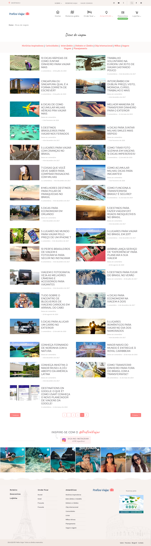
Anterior (16, 415)
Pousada (41, 503)
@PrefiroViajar (89, 431)
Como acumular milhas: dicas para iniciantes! (120, 170)
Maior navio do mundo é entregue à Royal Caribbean (121, 347)
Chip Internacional (104, 45)
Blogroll (134, 543)
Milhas (117, 45)
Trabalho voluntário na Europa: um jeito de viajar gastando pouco (120, 64)
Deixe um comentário (114, 94)
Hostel (40, 495)
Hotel (40, 499)
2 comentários (46, 71)
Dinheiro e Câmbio (84, 45)
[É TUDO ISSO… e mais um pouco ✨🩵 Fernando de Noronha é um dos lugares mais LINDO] (113, 459)
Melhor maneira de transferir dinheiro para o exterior (121, 107)
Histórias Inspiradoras (33, 45)
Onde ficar (88, 16)
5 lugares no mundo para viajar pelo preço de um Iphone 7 (56, 234)
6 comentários (46, 262)
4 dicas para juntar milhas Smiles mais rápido (120, 130)
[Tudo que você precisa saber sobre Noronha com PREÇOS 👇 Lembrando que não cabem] (62, 459)
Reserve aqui (71, 3)
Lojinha (135, 16)
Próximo (135, 415)
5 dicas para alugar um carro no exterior (55, 324)
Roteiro (13, 490)
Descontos (123, 16)
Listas (68, 515)
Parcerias (128, 543)
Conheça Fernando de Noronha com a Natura (54, 347)
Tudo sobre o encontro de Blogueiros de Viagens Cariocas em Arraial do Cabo (55, 301)
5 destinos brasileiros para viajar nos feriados (55, 130)
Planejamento (80, 48)
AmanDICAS (105, 16)
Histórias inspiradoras (73, 495)
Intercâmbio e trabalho (74, 499)
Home (58, 16)
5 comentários (112, 114)
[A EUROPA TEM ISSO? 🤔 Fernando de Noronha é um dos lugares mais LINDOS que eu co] (138, 459)
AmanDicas (71, 490)
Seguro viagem (71, 528)
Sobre (57, 3)
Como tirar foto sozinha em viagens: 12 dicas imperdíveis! (121, 150)
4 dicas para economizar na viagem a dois (117, 298)
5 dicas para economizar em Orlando (51, 211)
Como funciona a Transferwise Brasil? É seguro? (119, 190)
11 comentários (46, 181)
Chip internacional (72, 507)
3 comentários (46, 201)
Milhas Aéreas (71, 519)
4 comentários (112, 74)
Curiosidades (52, 45)
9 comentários (112, 198)
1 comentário (45, 241)
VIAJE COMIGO (87, 3)
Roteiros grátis (72, 16)
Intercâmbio (67, 45)
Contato (140, 543)
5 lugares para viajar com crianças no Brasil (56, 150)
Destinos (15, 3)
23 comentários (112, 378)
